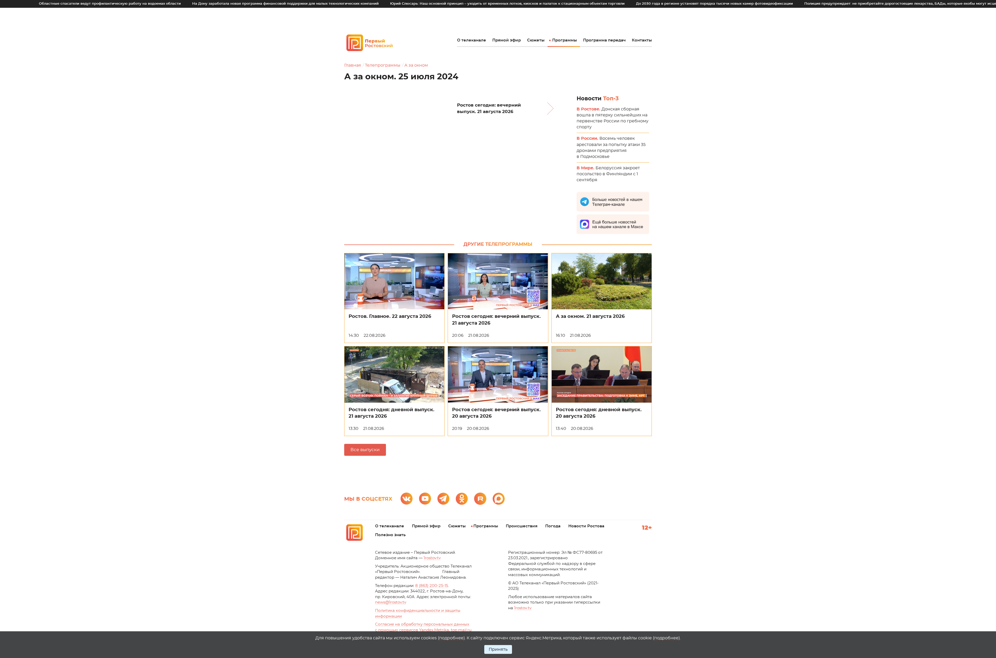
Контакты (642, 40)
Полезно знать (390, 535)
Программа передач (604, 40)
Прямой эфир (506, 40)
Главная (352, 65)
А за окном (416, 65)
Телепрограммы (382, 65)
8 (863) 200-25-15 (431, 586)
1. (522, 608)
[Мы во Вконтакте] (406, 499)
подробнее (451, 638)
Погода (553, 526)
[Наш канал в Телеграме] (443, 499)
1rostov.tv (432, 558)
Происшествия (521, 526)
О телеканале (471, 40)
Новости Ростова (586, 526)
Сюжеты (535, 40)
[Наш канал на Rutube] (480, 499)
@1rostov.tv (390, 602)
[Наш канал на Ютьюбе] (425, 499)
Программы (564, 40)
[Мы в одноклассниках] (462, 499)
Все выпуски (365, 449)
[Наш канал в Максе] (499, 499)
